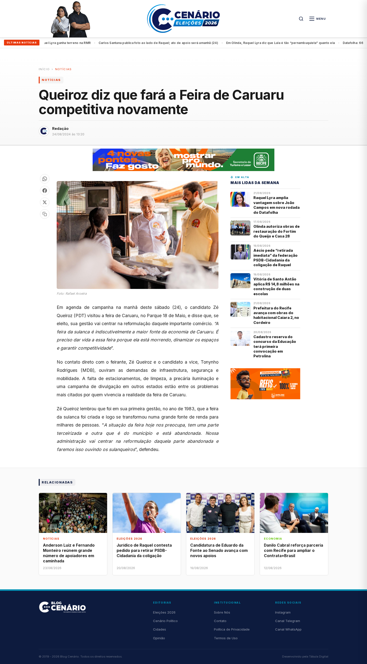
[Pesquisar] (301, 19)
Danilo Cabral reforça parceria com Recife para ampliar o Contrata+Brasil (293, 550)
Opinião (159, 638)
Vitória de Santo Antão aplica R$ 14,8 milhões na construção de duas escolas (276, 286)
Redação (60, 128)
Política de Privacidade (232, 629)
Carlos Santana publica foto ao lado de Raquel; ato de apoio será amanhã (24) (139, 43)
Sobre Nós (222, 612)
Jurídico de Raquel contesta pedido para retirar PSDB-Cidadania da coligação (144, 550)
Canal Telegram (287, 621)
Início (44, 69)
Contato (220, 621)
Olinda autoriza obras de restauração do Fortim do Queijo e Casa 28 (276, 231)
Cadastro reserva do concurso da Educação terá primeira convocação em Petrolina (274, 346)
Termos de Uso (226, 638)
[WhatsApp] (44, 179)
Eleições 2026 (164, 612)
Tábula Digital (318, 656)
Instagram (283, 612)
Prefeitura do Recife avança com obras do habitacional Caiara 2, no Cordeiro (276, 315)
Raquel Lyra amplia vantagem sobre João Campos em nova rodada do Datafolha (276, 205)
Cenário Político (165, 621)
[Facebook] (44, 190)
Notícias (63, 69)
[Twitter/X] (44, 202)
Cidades (159, 629)
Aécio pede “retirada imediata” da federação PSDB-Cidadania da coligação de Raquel (275, 257)
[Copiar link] (44, 214)
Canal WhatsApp (288, 629)
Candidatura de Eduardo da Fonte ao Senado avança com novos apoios (219, 550)
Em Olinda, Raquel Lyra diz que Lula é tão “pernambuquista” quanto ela (261, 43)
